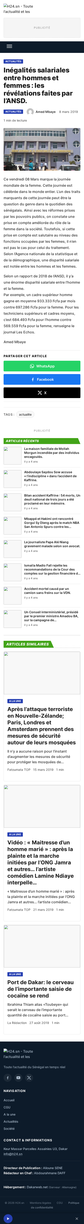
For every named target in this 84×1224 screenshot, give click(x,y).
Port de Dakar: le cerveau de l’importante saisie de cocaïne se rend (40, 989)
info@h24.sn (13, 1154)
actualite (25, 414)
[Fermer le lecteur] (76, 1218)
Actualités (13, 61)
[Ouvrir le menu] (9, 46)
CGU (7, 1107)
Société (9, 1128)
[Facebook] (8, 1078)
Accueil (9, 1100)
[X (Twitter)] (29, 1078)
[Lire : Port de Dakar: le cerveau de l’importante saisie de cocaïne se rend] (42, 946)
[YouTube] (18, 1078)
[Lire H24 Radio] (8, 1218)
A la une (15, 701)
